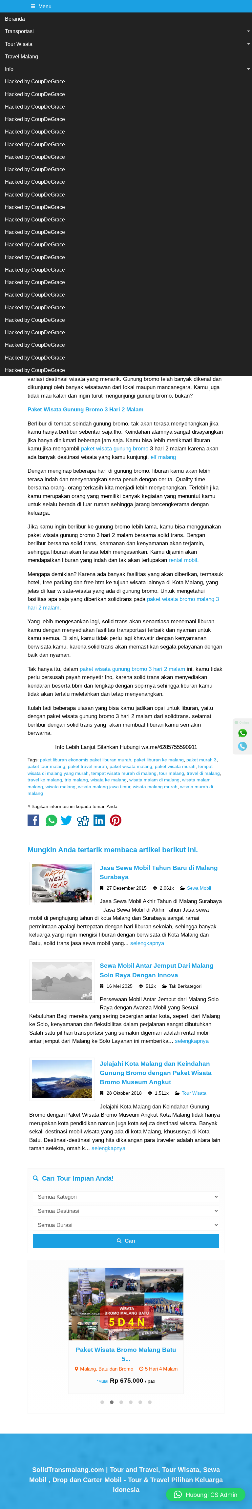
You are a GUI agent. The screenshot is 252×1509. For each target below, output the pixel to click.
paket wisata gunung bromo (113, 448)
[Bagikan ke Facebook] (35, 823)
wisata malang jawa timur (104, 786)
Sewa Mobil (199, 888)
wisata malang (60, 786)
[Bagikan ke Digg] (84, 823)
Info (9, 69)
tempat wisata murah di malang (124, 773)
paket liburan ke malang (159, 759)
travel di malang (203, 773)
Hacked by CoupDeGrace (35, 81)
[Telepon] (242, 746)
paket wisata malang (131, 766)
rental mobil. (184, 560)
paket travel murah (87, 766)
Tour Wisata (18, 44)
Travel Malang (21, 56)
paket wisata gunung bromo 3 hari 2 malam (132, 669)
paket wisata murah (175, 766)
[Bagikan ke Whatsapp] (51, 823)
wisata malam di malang (154, 779)
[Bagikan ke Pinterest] (117, 823)
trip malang (76, 779)
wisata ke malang (109, 779)
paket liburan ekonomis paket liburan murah (85, 759)
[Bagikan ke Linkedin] (101, 823)
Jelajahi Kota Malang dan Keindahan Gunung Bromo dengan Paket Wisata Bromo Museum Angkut (156, 1072)
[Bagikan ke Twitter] (68, 823)
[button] (205, 1494)
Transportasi (19, 31)
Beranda (15, 19)
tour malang (171, 773)
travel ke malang (45, 779)
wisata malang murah (155, 786)
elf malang (163, 457)
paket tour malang (46, 766)
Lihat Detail (132, 1303)
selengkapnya (147, 943)
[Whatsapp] (242, 733)
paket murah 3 (201, 759)
